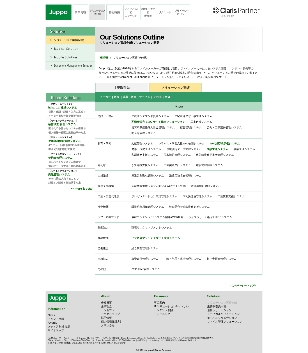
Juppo (58, 12)
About (105, 296)
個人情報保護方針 (112, 321)
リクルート (165, 12)
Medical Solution (70, 48)
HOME (104, 57)
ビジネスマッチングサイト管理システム (155, 238)
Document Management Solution (70, 65)
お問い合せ (108, 325)
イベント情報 (56, 318)
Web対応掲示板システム (225, 143)
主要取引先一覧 (216, 306)
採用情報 (106, 317)
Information (57, 309)
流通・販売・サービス (136, 97)
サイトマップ (56, 330)
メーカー (105, 97)
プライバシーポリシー (182, 12)
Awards (52, 322)
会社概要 (114, 12)
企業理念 (106, 306)
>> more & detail (82, 188)
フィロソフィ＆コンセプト (131, 12)
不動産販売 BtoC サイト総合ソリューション (158, 121)
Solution (213, 296)
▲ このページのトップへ (243, 285)
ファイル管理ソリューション (224, 321)
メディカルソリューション (223, 313)
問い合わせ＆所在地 (148, 12)
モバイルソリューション (222, 317)
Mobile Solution (70, 57)
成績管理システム (217, 149)
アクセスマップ (110, 313)
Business (161, 296)
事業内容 (80, 12)
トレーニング (162, 313)
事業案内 (159, 302)
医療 (117, 97)
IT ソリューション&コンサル (171, 306)
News (51, 315)
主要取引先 (122, 87)
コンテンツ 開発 (164, 310)
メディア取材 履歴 (59, 326)
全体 (167, 97)
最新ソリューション (219, 310)
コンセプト (108, 310)
